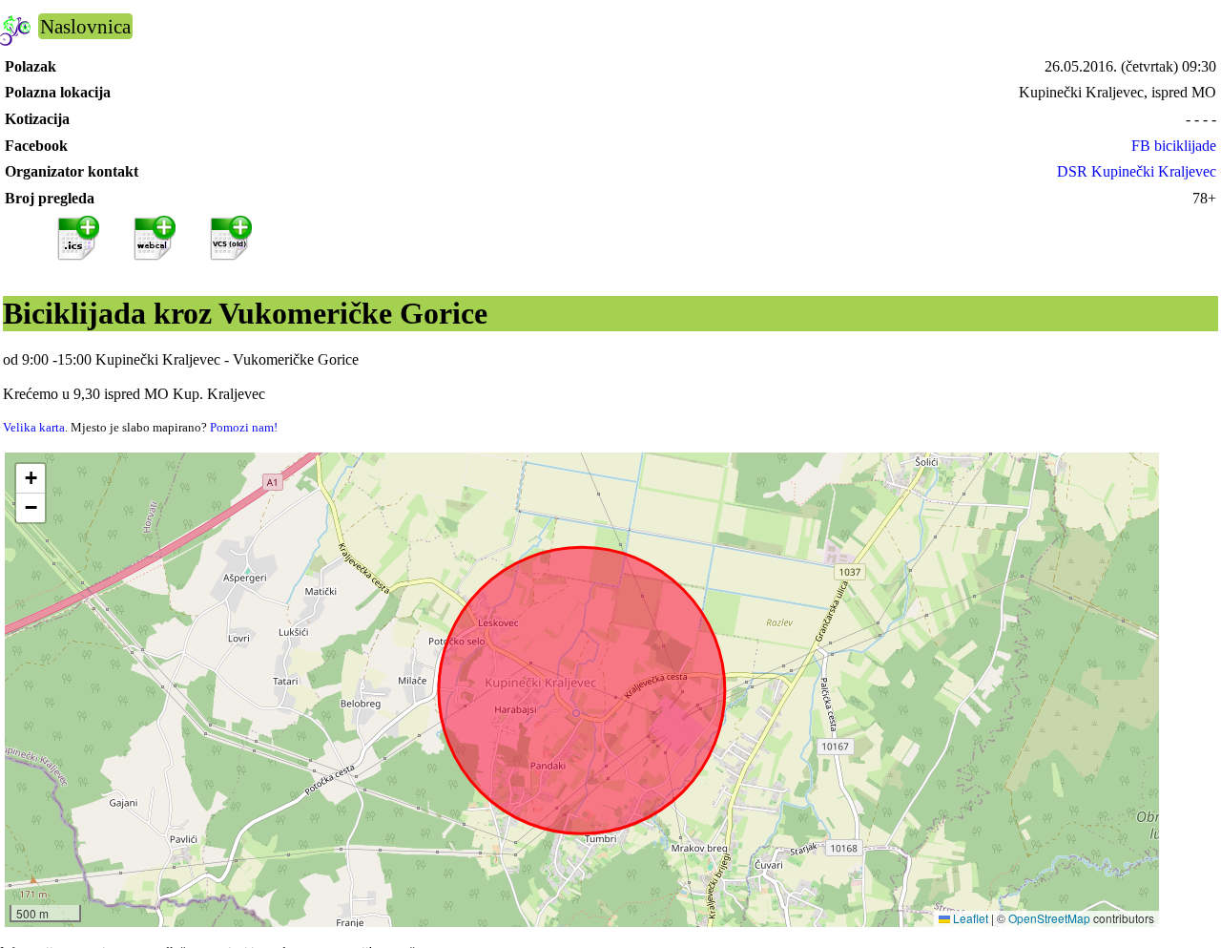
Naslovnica (85, 26)
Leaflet (969, 918)
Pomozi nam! (244, 427)
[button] (30, 479)
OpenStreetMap (1049, 918)
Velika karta (34, 427)
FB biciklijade (1173, 145)
